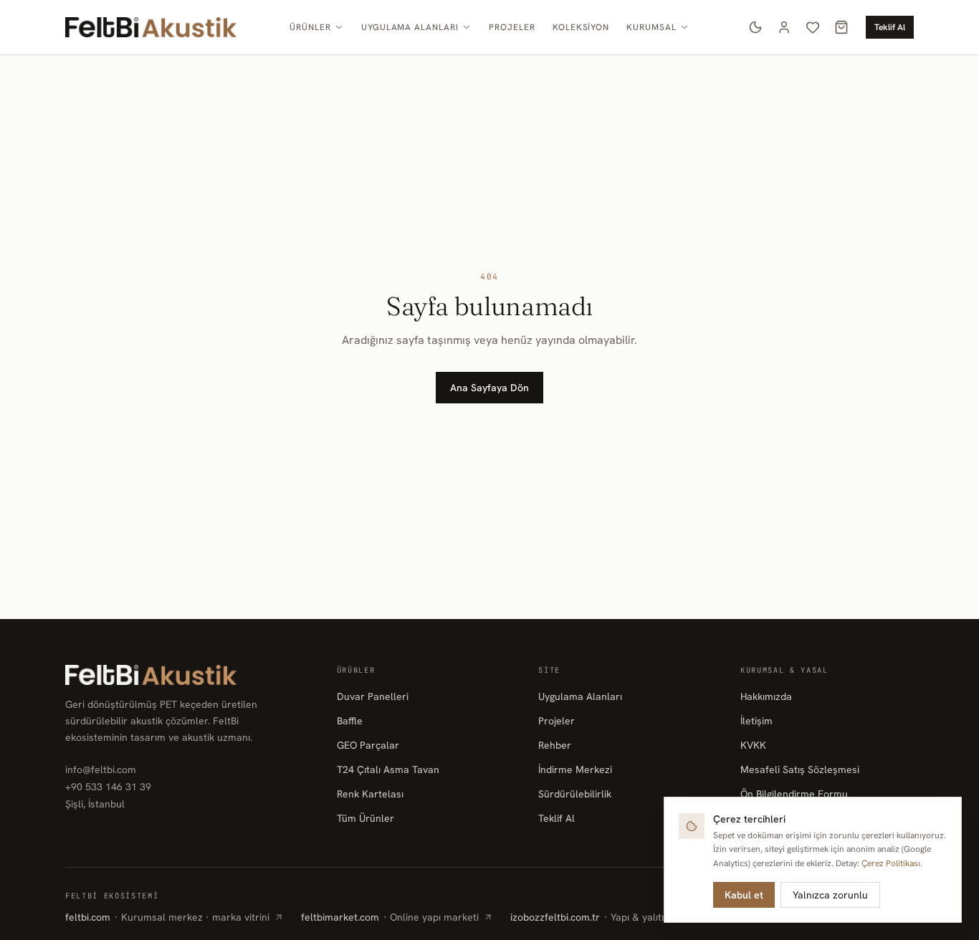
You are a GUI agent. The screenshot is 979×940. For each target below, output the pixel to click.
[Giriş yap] (784, 27)
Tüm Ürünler (365, 818)
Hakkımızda (766, 696)
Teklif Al (889, 27)
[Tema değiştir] (755, 27)
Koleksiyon (581, 27)
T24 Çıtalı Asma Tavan (388, 769)
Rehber (554, 745)
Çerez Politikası (890, 863)
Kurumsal (651, 27)
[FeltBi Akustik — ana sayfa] (151, 27)
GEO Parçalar (368, 745)
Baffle (350, 720)
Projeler (512, 27)
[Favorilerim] (813, 27)
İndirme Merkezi (575, 769)
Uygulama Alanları (410, 27)
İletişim (756, 720)
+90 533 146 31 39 (108, 786)
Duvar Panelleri (373, 696)
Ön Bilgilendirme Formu (794, 793)
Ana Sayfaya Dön (489, 387)
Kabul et (744, 894)
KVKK (753, 745)
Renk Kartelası (370, 793)
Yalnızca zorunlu (830, 894)
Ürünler (310, 27)
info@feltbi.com (100, 769)
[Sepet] (841, 27)
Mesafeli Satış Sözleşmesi (799, 769)
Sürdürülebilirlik (574, 793)
